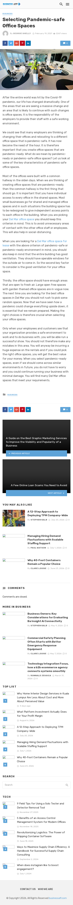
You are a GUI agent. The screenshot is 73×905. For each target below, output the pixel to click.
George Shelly (22, 33)
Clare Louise (38, 568)
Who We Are (45, 889)
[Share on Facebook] (5, 43)
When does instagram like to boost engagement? (38, 867)
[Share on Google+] (16, 43)
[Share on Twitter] (10, 43)
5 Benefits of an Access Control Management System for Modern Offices (41, 820)
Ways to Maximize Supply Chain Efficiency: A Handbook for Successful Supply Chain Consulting (43, 850)
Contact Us (28, 889)
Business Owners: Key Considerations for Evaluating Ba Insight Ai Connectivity (48, 617)
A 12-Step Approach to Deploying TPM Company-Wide (48, 513)
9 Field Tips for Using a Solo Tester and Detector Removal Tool (40, 805)
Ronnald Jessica (41, 675)
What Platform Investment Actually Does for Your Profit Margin (42, 713)
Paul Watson (38, 548)
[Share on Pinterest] (22, 43)
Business (8, 14)
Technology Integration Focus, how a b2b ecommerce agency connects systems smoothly (48, 667)
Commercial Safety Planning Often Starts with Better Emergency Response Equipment (47, 643)
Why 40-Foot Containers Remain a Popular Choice (44, 562)
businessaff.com (58, 898)
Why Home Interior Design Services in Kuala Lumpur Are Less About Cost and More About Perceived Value (43, 697)
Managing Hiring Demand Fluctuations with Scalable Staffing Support (45, 539)
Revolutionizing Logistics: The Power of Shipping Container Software (41, 834)
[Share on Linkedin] (28, 43)
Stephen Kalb (39, 520)
